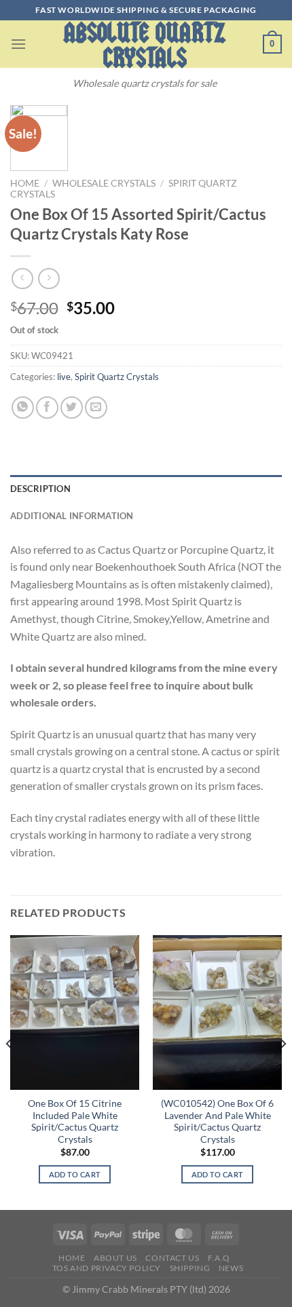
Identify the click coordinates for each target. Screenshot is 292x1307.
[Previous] (9, 1071)
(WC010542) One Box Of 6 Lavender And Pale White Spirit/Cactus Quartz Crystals (217, 1121)
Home (24, 183)
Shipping (190, 1268)
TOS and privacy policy (106, 1268)
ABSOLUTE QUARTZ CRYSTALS (144, 45)
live (64, 376)
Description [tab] (40, 488)
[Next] (282, 1071)
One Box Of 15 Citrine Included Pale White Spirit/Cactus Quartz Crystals (75, 1121)
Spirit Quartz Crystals (117, 376)
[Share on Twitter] (71, 407)
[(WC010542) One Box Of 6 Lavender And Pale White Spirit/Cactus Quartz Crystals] (217, 1012)
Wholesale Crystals (104, 183)
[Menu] (18, 43)
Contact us (172, 1258)
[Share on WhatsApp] (23, 407)
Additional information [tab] (72, 515)
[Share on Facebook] (47, 407)
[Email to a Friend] (96, 407)
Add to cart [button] (75, 1174)
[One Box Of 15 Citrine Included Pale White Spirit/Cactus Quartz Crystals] (74, 1012)
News (231, 1268)
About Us (115, 1258)
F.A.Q (219, 1258)
